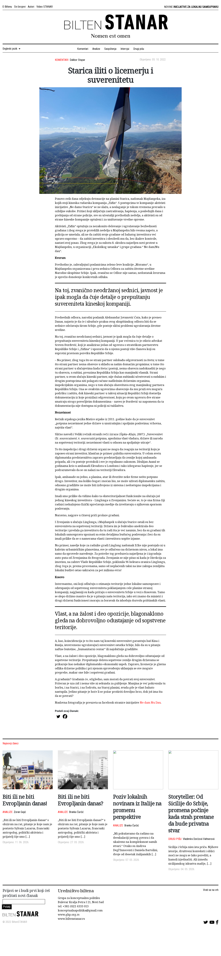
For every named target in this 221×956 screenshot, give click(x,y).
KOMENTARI (61, 60)
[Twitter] (58, 716)
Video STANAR (44, 6)
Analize (96, 48)
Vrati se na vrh (210, 890)
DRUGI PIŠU (174, 839)
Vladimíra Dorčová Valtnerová (198, 839)
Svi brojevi (20, 6)
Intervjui (125, 48)
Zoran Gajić (20, 812)
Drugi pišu (138, 48)
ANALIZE (7, 812)
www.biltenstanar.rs (71, 919)
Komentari (82, 48)
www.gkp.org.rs (68, 914)
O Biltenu (7, 6)
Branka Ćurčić (76, 812)
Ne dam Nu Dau (150, 702)
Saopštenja (110, 48)
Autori (31, 6)
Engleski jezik (11, 48)
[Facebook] (65, 716)
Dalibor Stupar (77, 60)
